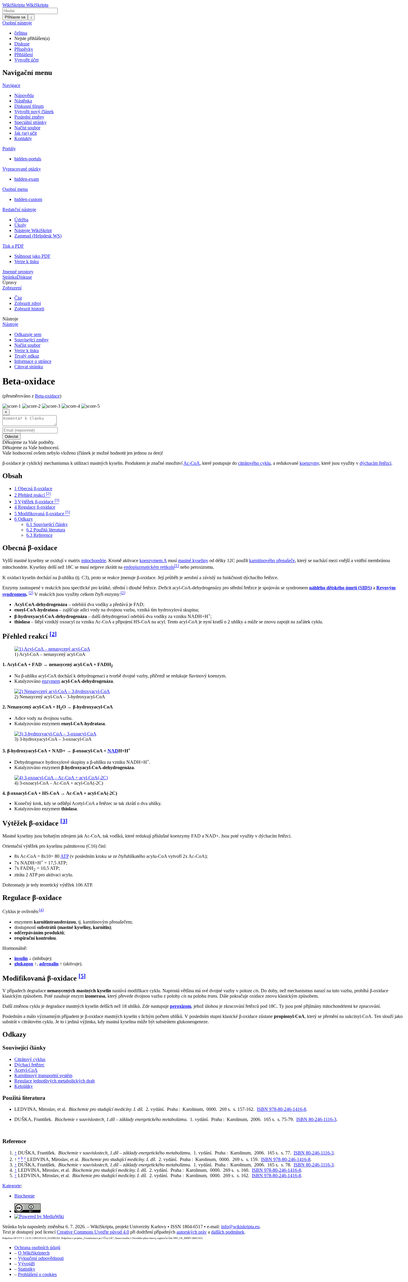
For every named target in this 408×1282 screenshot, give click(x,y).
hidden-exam (26, 179)
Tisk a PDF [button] (13, 246)
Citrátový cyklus (29, 1059)
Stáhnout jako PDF (32, 256)
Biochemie (24, 1195)
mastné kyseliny (193, 560)
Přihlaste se (15, 17)
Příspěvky (23, 49)
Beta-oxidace (47, 395)
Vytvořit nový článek (34, 111)
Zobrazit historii (29, 308)
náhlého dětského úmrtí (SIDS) (340, 587)
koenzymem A (153, 560)
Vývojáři (26, 1263)
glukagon (23, 963)
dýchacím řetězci (375, 463)
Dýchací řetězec (29, 1064)
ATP (64, 856)
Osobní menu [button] (15, 189)
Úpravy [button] (9, 282)
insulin (21, 958)
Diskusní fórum (29, 106)
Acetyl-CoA (26, 1070)
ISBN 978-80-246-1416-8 (281, 1109)
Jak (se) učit (25, 133)
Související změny (31, 339)
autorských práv (192, 1232)
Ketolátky (23, 1086)
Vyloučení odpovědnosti (41, 1258)
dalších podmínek (227, 1232)
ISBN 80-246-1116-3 (316, 1119)
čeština (20, 33)
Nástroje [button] (10, 318)
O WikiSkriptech (34, 1252)
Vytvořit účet (26, 59)
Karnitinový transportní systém (43, 1075)
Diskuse (22, 43)
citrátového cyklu (254, 463)
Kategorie (11, 1185)
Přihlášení (23, 54)
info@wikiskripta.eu (240, 1226)
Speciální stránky (30, 122)
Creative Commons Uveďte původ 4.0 (93, 1232)
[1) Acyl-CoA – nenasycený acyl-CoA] (52, 648)
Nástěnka (23, 100)
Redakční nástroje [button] (19, 209)
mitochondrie (93, 560)
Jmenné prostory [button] (17, 271)
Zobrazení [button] (12, 287)
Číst (18, 297)
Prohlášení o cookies (37, 1274)
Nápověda (24, 95)
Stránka (9, 277)
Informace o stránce (32, 361)
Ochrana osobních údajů (37, 1247)
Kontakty (23, 138)
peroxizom (180, 1006)
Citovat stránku (28, 366)
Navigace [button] (11, 85)
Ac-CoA (191, 463)
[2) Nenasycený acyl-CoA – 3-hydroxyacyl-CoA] (62, 691)
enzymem (51, 681)
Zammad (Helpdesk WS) (38, 235)
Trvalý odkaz (26, 355)
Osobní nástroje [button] (17, 22)
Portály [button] (9, 148)
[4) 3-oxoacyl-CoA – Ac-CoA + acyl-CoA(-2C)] (61, 777)
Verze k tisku (26, 261)
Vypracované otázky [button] (21, 168)
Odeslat (11, 436)
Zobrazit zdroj (27, 303)
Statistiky (26, 1269)
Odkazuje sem (27, 334)
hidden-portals (27, 158)
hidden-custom (28, 199)
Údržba (21, 219)
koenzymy (309, 463)
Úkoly (20, 225)
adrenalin (49, 963)
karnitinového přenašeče (272, 560)
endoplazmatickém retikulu (149, 567)
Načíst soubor (27, 127)
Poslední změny (29, 116)
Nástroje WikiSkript (33, 230)
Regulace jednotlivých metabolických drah (54, 1080)
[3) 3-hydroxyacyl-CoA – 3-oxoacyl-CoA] (55, 733)
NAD (113, 750)
